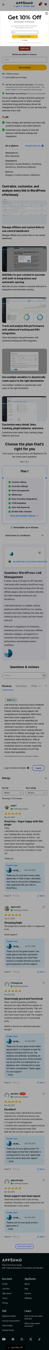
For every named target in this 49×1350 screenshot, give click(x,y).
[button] (46, 13)
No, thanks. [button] (25, 40)
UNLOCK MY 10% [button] (25, 36)
